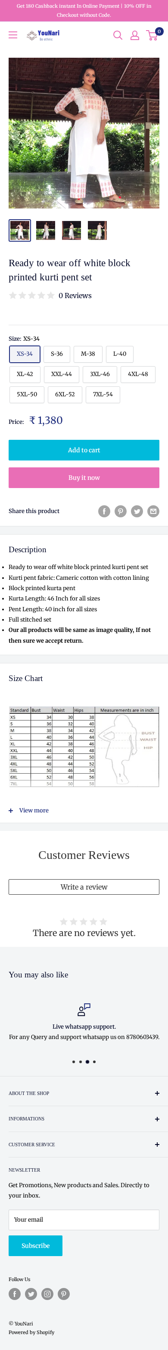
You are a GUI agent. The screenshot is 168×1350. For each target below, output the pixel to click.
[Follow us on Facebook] (15, 1294)
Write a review (84, 887)
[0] (152, 35)
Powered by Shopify (31, 1332)
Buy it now (84, 478)
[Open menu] (13, 34)
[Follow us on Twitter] (31, 1294)
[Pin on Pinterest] (121, 511)
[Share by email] (153, 511)
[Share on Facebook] (104, 511)
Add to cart (84, 450)
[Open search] (118, 35)
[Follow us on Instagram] (47, 1294)
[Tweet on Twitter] (137, 511)
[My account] (135, 35)
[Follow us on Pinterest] (64, 1294)
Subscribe (36, 1246)
